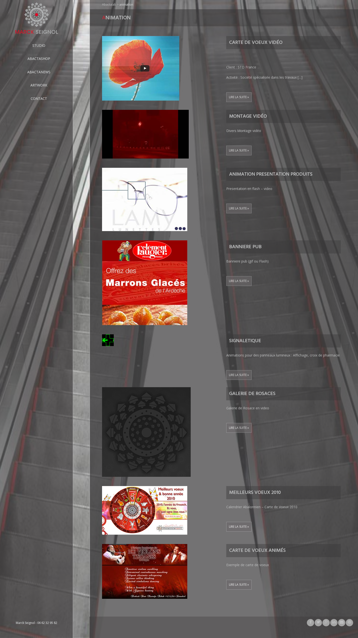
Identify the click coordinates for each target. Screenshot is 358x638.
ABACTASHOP (39, 58)
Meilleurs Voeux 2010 (255, 493)
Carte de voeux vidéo (256, 43)
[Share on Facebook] (310, 622)
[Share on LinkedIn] (334, 622)
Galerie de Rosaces (252, 394)
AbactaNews (38, 72)
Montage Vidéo (248, 116)
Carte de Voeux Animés (257, 550)
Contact (39, 98)
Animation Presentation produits (270, 174)
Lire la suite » (239, 97)
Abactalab (109, 4)
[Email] (341, 622)
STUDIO (38, 45)
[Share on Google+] (326, 622)
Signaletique (245, 341)
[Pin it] (349, 622)
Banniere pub (245, 247)
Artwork (38, 85)
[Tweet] (318, 622)
